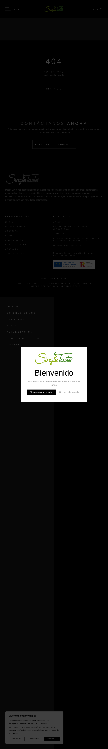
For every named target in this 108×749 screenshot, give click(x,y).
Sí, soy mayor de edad (41, 392)
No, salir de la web (69, 392)
